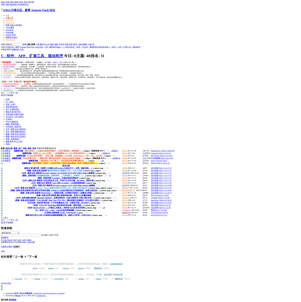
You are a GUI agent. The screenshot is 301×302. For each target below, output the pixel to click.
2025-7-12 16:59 (165, 190)
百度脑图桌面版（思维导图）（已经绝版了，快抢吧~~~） (60, 175)
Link (14, 240)
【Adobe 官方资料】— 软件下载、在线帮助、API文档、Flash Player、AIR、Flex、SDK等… (65, 156)
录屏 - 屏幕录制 (12, 139)
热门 (20, 148)
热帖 (25, 148)
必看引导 (9, 18)
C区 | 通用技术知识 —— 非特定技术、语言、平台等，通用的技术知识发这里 (76, 47)
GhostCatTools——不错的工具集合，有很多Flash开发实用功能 (59, 208)
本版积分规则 (6, 247)
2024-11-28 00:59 (167, 151)
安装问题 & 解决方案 (15, 114)
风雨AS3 (125, 188)
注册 (7, 5)
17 (144, 175)
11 (109, 153)
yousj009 (154, 198)
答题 (71, 44)
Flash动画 (9, 32)
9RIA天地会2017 (128, 190)
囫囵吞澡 (98, 268)
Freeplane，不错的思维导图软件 (65, 178)
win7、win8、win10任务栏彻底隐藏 (59, 210)
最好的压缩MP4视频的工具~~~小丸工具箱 (65, 171)
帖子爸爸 (9, 20)
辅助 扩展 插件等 (13, 112)
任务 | (26, 2)
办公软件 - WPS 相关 (15, 117)
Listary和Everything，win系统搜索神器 (68, 183)
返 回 (3, 95)
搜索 (24, 44)
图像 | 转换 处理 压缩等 (16, 134)
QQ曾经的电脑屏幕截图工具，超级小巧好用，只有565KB (67, 215)
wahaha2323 (156, 151)
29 (144, 208)
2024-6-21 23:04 (162, 195)
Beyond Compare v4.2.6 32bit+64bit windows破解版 (74, 185)
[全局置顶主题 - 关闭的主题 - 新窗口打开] (2, 163)
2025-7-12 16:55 (165, 193)
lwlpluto (37, 279)
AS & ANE (10, 23)
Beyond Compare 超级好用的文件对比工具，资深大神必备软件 (62, 188)
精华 (30, 148)
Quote (18, 240)
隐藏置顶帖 (18, 151)
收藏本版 (15, 50)
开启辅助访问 (23, 5)
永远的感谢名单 (116, 264)
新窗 (3, 148)
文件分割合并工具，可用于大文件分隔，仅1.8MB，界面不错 (68, 180)
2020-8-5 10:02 (161, 161)
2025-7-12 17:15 (165, 175)
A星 (38, 44)
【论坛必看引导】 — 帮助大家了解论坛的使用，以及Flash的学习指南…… (53, 158)
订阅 (21, 50)
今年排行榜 (118, 275)
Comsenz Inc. (41, 296)
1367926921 (59, 279)
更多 (34, 148)
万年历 (61, 44)
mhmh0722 (126, 213)
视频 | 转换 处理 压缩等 (16, 137)
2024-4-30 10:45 (165, 200)
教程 (52, 44)
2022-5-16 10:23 (167, 158)
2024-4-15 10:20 (165, 203)
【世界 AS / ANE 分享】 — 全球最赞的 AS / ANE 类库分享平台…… (60, 153)
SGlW (35, 268)
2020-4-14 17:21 (161, 215)
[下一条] (32, 257)
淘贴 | (3, 2)
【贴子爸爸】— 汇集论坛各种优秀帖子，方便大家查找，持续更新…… (53, 151)
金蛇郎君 (126, 173)
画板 (56, 44)
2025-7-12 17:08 (165, 185)
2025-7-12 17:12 (165, 180)
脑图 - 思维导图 (12, 124)
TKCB (124, 151)
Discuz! (18, 296)
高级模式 (4, 238)
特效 (67, 44)
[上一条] (18, 257)
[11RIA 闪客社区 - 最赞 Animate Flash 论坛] (28, 10)
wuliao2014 (126, 210)
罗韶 (153, 210)
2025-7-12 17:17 (165, 173)
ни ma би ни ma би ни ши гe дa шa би (49, 293)
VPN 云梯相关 (12, 122)
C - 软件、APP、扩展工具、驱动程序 (124, 47)
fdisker (98, 279)
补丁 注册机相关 (12, 109)
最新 (15, 148)
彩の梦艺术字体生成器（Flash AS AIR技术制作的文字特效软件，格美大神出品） (65, 190)
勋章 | (17, 2)
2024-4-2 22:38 (164, 208)
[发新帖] (9, 95)
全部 (7, 99)
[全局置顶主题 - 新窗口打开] (5, 151)
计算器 (9, 119)
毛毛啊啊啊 (155, 158)
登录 (3, 5)
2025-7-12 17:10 (165, 183)
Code (24, 240)
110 (144, 153)
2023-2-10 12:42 (166, 156)
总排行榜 (107, 275)
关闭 (3, 251)
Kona (153, 161)
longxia (81, 268)
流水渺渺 (154, 168)
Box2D (47, 44)
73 (144, 151)
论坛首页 (39, 47)
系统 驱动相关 (12, 107)
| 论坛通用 (10, 27)
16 (144, 193)
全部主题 (9, 148)
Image (9, 240)
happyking (155, 200)
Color (5, 240)
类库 (75, 44)
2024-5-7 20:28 (164, 198)
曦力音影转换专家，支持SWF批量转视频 (74, 195)
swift (152, 215)
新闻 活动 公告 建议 (14, 25)
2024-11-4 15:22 (164, 153)
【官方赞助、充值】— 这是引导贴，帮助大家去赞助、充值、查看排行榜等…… (65, 163)
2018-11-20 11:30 (162, 163)
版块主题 (66, 166)
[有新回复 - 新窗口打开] (2, 168)
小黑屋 (15, 293)
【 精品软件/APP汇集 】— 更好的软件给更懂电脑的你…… (63, 161)
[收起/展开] (6, 49)
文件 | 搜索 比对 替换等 (16, 129)
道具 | (21, 2)
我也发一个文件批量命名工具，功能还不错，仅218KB (66, 203)
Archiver (9, 293)
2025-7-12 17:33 (165, 168)
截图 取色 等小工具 (14, 141)
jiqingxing (125, 198)
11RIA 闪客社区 (25, 293)
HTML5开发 (11, 35)
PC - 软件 (10, 102)
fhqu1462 (18, 279)
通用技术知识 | (12, 37)
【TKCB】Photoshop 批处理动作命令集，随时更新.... (60, 205)
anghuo (51, 268)
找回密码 (13, 5)
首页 (7, 15)
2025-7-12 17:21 (165, 171)
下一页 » (4, 218)
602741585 (155, 156)
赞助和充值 (10, 40)
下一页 (15, 93)
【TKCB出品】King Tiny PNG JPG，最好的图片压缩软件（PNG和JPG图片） (68, 200)
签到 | (12, 2)
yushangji (154, 153)
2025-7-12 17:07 (165, 188)
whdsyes (66, 268)
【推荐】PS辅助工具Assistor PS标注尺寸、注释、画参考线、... (66, 168)
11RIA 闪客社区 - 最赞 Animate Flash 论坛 (18, 47)
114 (144, 158)
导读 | (8, 2)
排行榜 (31, 2)
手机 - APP (10, 104)
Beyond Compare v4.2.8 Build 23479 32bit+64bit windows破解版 (68, 173)
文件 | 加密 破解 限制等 (16, 132)
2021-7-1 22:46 (161, 210)
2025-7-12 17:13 (165, 178)
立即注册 (31, 242)
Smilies (28, 240)
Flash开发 (9, 30)
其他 (8, 144)
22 (144, 161)
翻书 (42, 44)
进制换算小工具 (58, 213)
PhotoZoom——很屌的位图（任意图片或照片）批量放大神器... (67, 193)
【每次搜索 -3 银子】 (86, 44)
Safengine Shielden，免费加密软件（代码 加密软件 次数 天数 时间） (65, 198)
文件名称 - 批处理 (13, 127)
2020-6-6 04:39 (162, 213)
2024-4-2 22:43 (164, 205)
